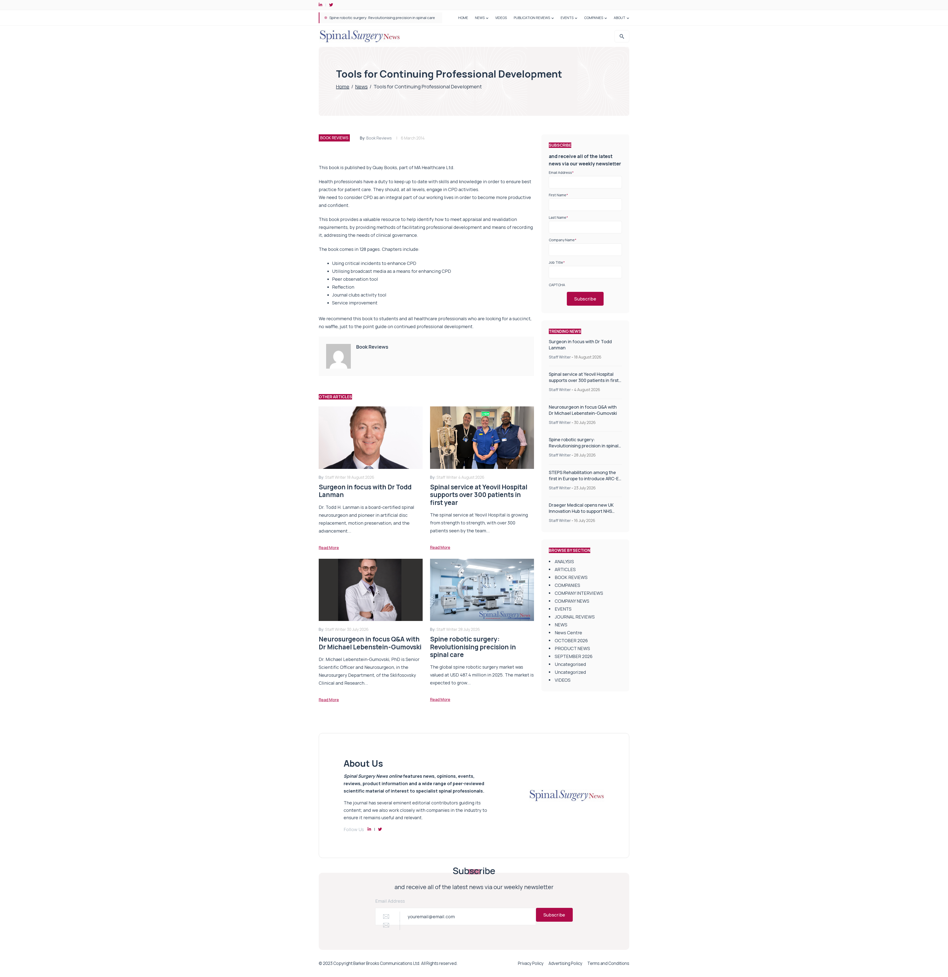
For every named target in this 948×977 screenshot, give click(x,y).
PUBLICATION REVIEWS (532, 17)
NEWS (480, 17)
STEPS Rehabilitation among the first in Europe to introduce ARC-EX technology (398, 17)
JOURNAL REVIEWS (575, 617)
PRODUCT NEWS (572, 648)
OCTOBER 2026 (571, 640)
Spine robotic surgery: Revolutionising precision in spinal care (583, 446)
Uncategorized (570, 672)
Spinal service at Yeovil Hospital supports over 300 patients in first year (584, 380)
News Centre (568, 633)
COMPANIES (593, 17)
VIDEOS (501, 17)
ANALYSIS (564, 561)
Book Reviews (379, 138)
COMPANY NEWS (572, 601)
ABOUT (619, 17)
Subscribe (585, 299)
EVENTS (567, 17)
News (361, 86)
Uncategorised (570, 664)
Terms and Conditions (608, 963)
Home (342, 86)
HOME (463, 17)
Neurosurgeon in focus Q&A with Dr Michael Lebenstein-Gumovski (583, 410)
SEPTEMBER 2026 (573, 656)
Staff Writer (560, 357)
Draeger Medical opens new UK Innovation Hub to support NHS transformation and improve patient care (581, 514)
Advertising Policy (565, 963)
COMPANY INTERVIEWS (579, 593)
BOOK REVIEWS (334, 137)
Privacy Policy (531, 963)
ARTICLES (565, 569)
